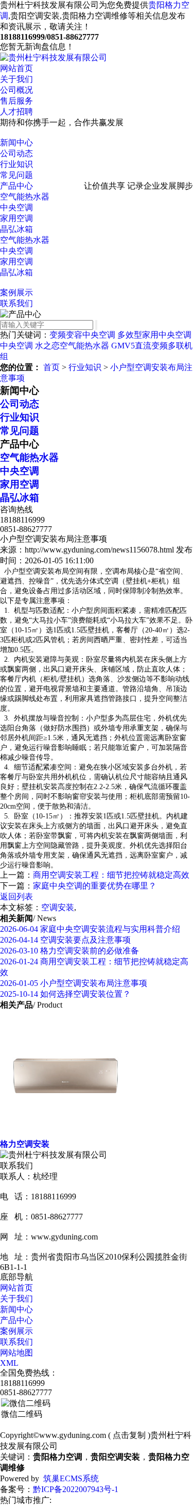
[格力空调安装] (65, 1134)
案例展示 (16, 292)
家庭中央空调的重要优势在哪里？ (94, 885)
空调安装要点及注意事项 (65, 939)
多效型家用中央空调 (154, 334)
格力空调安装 (24, 1144)
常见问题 (16, 175)
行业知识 (16, 164)
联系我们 (16, 303)
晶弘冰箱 (16, 229)
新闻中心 (16, 142)
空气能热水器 (24, 196)
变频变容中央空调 (82, 334)
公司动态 (16, 153)
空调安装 (57, 907)
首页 (51, 367)
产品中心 (16, 185)
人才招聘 (16, 111)
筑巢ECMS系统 (71, 1478)
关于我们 (16, 79)
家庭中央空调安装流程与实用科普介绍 (90, 929)
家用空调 (16, 218)
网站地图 (16, 1352)
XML (9, 1363)
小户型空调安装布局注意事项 (73, 983)
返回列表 (16, 896)
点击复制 (129, 1435)
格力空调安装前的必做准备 (69, 950)
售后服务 (16, 100)
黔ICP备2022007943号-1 (75, 1489)
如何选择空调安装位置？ (65, 994)
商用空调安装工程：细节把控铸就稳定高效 (111, 875)
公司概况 (16, 90)
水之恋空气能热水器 (72, 345)
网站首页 (16, 68)
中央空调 (16, 207)
